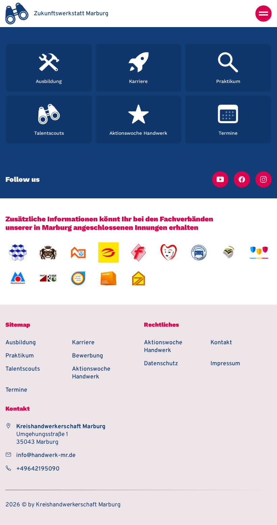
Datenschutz (161, 364)
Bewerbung (87, 356)
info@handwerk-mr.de (46, 455)
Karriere (83, 343)
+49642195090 (37, 469)
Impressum (225, 364)
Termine (16, 390)
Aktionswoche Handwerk (91, 373)
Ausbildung (20, 343)
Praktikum (19, 356)
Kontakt (221, 343)
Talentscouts (22, 369)
